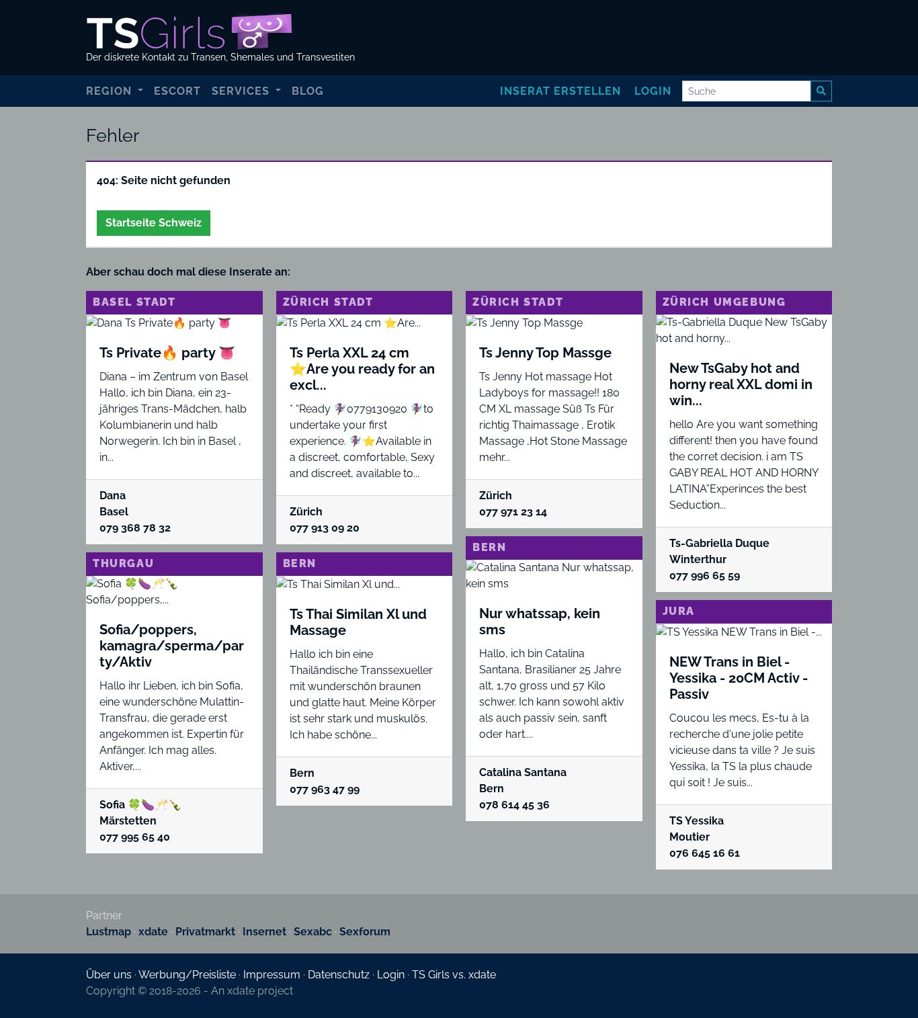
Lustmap (108, 931)
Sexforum (364, 931)
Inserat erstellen (560, 91)
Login (652, 91)
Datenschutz (339, 974)
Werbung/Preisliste (187, 974)
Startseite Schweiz (154, 222)
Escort (177, 91)
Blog (308, 91)
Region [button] (110, 91)
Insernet (264, 931)
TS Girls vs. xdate (454, 974)
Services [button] (242, 91)
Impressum (271, 974)
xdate (153, 931)
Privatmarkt (205, 931)
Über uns (109, 974)
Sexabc (313, 931)
